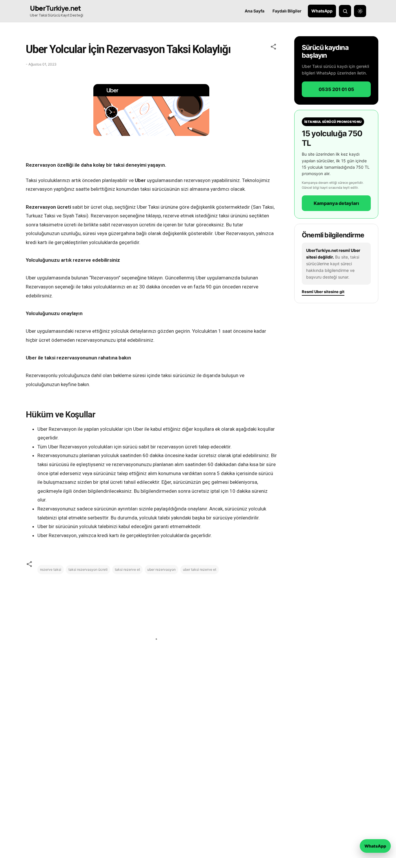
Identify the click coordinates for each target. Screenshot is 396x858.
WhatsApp (322, 10)
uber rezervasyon (161, 569)
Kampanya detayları (336, 203)
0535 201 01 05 (336, 89)
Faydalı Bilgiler (287, 10)
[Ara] (345, 11)
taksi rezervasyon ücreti (88, 569)
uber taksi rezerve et (199, 569)
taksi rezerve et (127, 569)
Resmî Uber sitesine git (323, 292)
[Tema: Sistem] (360, 11)
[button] (273, 47)
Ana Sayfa (254, 10)
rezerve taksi (50, 569)
